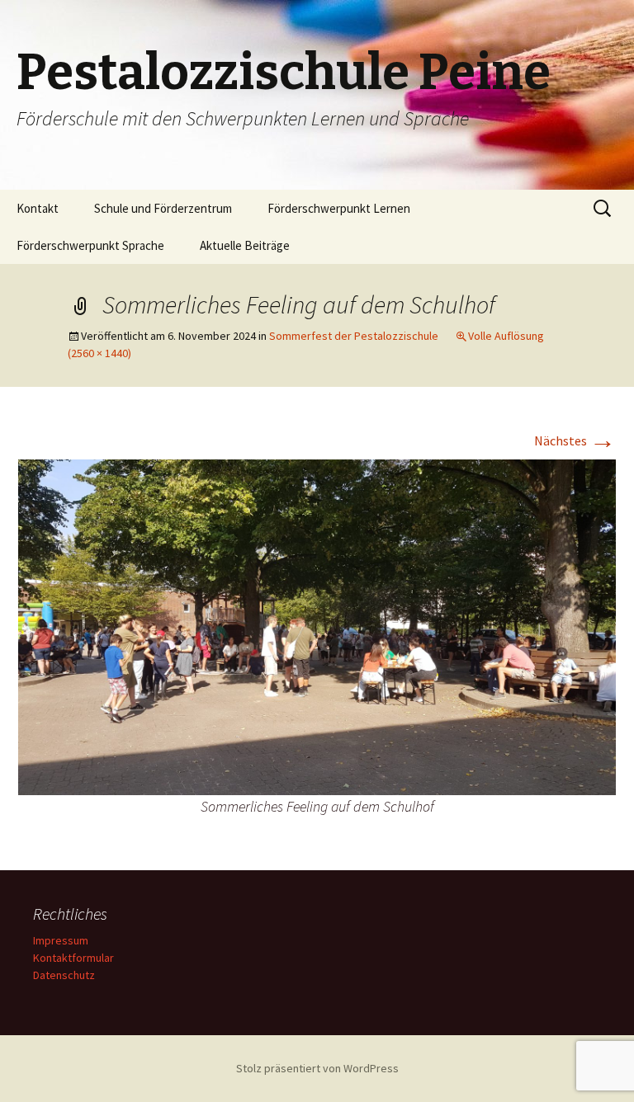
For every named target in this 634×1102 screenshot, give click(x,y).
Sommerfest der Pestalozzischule (353, 335)
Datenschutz (64, 975)
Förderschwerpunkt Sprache (90, 245)
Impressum (60, 940)
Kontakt (38, 208)
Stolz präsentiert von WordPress (317, 1068)
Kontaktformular (73, 957)
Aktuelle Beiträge (245, 245)
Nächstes (575, 440)
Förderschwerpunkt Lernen (338, 208)
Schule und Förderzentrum (163, 208)
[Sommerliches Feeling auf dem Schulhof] (317, 626)
